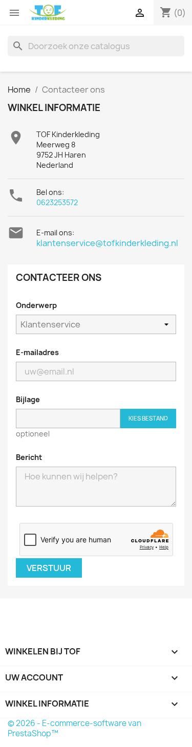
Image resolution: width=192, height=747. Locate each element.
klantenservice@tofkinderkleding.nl (107, 243)
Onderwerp (36, 305)
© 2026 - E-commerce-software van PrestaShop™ (74, 728)
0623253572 (57, 202)
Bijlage (28, 399)
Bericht (29, 457)
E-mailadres (37, 352)
